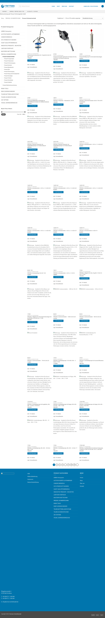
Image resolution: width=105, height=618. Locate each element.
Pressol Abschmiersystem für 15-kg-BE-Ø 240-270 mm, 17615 (39, 56)
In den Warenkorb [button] (32, 60)
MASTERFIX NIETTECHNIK (8, 51)
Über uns (64, 6)
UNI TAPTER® (4, 100)
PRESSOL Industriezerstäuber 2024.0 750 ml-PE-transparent (91, 101)
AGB (28, 473)
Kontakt (71, 6)
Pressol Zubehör (8, 82)
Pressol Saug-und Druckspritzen (11, 73)
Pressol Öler (7, 69)
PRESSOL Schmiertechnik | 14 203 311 (88, 230)
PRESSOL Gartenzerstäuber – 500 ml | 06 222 (90, 316)
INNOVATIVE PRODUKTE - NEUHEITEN (11, 45)
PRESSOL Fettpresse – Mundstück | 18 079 (63, 100)
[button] (91, 6)
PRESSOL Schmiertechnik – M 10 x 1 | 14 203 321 (91, 144)
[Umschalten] (24, 37)
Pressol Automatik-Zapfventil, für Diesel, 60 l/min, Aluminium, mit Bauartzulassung (65, 57)
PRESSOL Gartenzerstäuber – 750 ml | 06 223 (38, 360)
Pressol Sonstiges (8, 75)
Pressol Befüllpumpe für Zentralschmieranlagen (90, 56)
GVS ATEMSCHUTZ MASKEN (8, 40)
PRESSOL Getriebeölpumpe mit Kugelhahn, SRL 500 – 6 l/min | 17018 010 (38, 405)
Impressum (30, 479)
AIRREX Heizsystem (6, 31)
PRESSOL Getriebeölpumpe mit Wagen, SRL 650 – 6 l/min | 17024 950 (91, 405)
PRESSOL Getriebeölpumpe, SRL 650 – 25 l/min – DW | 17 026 (39, 448)
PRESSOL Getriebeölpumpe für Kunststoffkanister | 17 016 (91, 361)
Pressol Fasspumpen (9, 58)
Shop (58, 6)
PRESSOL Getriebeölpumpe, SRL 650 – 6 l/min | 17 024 (65, 448)
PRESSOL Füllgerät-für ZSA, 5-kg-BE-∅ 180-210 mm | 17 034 (90, 273)
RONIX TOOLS (4, 88)
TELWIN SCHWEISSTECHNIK (8, 97)
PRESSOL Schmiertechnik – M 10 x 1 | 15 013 (64, 273)
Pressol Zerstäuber (8, 80)
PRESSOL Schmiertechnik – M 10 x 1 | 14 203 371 (65, 230)
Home (53, 6)
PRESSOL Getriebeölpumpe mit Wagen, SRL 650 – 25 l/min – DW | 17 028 (65, 405)
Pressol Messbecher (9, 67)
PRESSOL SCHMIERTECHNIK (13, 18)
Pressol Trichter (7, 78)
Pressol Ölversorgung (9, 71)
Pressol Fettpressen (9, 60)
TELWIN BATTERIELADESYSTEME (10, 94)
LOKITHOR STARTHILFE (7, 48)
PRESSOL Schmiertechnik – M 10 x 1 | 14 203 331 (39, 188)
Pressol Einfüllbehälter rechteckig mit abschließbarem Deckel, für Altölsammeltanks (38, 101)
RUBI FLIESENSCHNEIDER (8, 91)
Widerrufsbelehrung (32, 476)
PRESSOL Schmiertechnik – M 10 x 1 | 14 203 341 (65, 188)
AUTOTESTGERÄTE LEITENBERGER (10, 34)
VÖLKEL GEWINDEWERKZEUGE (9, 102)
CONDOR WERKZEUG (6, 37)
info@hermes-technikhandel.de (10, 602)
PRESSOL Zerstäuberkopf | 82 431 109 (36, 273)
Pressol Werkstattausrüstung (10, 85)
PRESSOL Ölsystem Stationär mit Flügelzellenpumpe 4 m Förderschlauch (36, 145)
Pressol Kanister (8, 65)
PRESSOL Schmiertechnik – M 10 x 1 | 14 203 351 (91, 188)
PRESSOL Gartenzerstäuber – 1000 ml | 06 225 (64, 316)
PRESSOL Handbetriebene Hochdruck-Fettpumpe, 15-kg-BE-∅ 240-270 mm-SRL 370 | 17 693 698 (91, 448)
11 (68, 464)
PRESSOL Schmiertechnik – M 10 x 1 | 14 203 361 (39, 230)
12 (71, 464)
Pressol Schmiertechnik (8, 56)
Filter (3, 114)
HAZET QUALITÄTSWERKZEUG (9, 42)
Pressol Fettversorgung (9, 63)
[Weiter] (77, 465)
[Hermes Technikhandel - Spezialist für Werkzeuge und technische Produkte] (8, 6)
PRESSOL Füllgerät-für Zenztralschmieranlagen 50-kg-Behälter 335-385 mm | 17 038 (39, 317)
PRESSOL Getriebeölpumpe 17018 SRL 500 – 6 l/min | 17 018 (64, 361)
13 (74, 464)
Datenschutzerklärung (33, 482)
